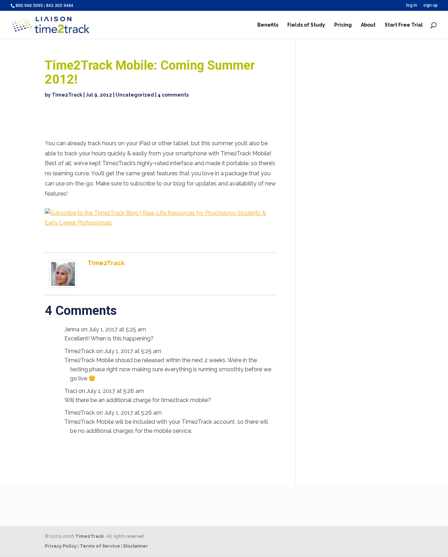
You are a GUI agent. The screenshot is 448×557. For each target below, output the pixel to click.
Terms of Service (100, 546)
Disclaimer (135, 546)
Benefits (267, 25)
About (368, 25)
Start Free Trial (404, 25)
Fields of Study (306, 25)
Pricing (343, 25)
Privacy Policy (61, 546)
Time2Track (67, 95)
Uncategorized (134, 95)
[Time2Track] (63, 282)
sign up (430, 5)
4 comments (173, 95)
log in (411, 5)
